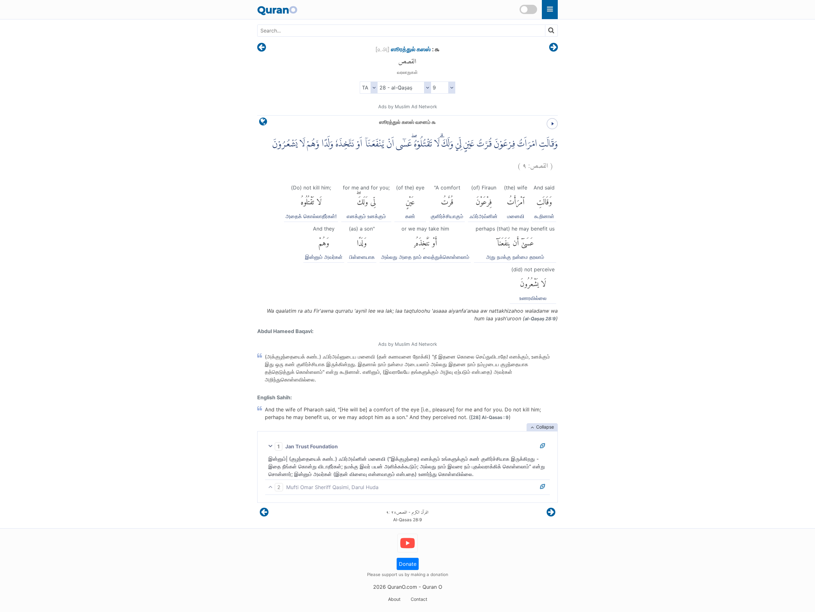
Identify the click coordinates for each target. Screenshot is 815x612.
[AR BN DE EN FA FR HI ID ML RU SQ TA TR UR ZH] (368, 88)
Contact (419, 599)
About (394, 599)
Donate (407, 564)
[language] (263, 123)
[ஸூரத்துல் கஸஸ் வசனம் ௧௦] (553, 48)
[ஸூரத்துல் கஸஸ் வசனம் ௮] (261, 48)
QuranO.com (402, 587)
